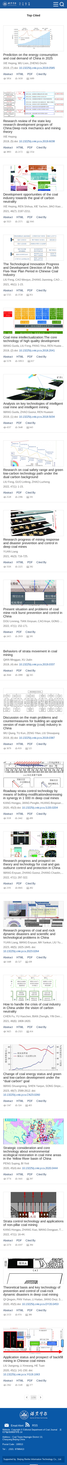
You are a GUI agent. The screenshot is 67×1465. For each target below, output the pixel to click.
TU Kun (21, 733)
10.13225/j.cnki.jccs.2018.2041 (37, 350)
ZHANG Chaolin (50, 872)
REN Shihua (25, 206)
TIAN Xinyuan (28, 621)
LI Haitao (37, 1299)
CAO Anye (44, 621)
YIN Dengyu (57, 1016)
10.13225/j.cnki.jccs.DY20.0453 (40, 1304)
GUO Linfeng (22, 482)
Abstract (8, 74)
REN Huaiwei (55, 345)
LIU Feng (8, 279)
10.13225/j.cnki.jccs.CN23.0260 (21, 1094)
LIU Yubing (59, 942)
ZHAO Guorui (28, 412)
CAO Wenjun (23, 279)
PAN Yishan (24, 1299)
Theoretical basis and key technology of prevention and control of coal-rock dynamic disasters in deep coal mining (31, 1291)
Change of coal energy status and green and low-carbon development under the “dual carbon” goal (32, 1077)
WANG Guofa (11, 345)
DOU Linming (11, 621)
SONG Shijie (53, 1086)
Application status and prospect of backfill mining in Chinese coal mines (33, 1359)
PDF (30, 74)
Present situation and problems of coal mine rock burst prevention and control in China (32, 612)
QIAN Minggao (11, 659)
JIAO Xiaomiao (57, 206)
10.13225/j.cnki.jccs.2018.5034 (37, 416)
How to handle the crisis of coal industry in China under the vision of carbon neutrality (32, 1007)
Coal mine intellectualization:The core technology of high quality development (31, 339)
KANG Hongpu (12, 803)
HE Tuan (39, 1365)
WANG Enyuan (12, 872)
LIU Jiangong (11, 1365)
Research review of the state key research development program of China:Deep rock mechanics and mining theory (31, 126)
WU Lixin (23, 63)
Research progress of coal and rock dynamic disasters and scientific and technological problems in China (29, 934)
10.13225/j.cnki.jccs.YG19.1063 (21, 1374)
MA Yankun (44, 942)
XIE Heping (10, 63)
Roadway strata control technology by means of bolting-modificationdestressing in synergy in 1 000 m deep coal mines (32, 794)
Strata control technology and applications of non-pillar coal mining (33, 1223)
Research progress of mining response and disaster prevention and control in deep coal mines (31, 543)
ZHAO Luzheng (41, 482)
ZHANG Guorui (31, 872)
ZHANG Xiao (29, 1229)
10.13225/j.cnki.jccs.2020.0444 (40, 1168)
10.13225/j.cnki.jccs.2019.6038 (37, 141)
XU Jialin (27, 659)
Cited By (41, 74)
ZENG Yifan (34, 733)
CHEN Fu (9, 1016)
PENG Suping (11, 1163)
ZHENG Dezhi (38, 63)
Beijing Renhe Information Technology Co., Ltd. (39, 1459)
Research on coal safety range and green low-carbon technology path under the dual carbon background (33, 473)
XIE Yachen (40, 206)
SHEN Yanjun (36, 1086)
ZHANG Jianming (42, 279)
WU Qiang (9, 733)
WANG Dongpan (48, 1229)
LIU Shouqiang (50, 733)
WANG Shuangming (15, 1086)
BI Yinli (25, 1163)
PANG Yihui (39, 345)
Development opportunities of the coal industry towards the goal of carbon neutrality (30, 198)
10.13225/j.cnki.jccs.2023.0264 (21, 951)
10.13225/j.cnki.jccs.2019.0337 (37, 664)
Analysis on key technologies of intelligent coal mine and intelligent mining (33, 405)
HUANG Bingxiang (51, 803)
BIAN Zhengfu (40, 1016)
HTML (20, 74)
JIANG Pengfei (30, 803)
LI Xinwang (26, 1365)
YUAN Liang (10, 551)
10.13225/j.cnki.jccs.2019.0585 (37, 68)
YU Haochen (23, 1016)
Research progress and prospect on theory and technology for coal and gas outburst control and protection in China (31, 864)
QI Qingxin (9, 1299)
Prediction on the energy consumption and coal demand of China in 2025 (30, 56)
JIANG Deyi (50, 1299)
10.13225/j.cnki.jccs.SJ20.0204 (40, 807)
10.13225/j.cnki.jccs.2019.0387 (37, 737)
